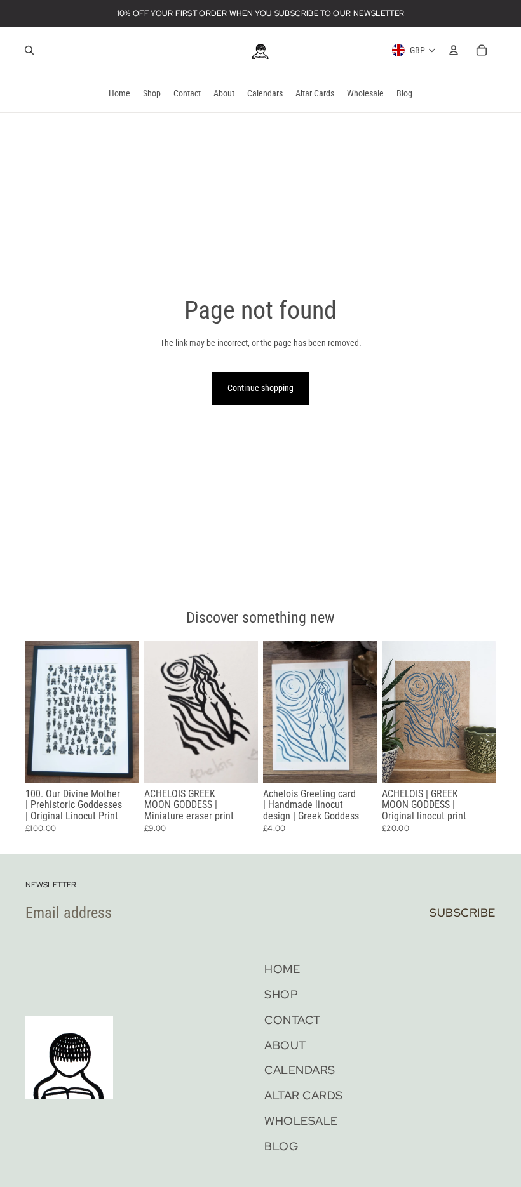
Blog (281, 1146)
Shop (281, 994)
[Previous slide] (35, 712)
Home (282, 969)
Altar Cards (303, 1095)
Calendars (299, 1070)
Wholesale (301, 1120)
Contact (292, 1019)
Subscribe (463, 912)
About (285, 1045)
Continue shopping (260, 388)
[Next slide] (129, 712)
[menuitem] (119, 93)
